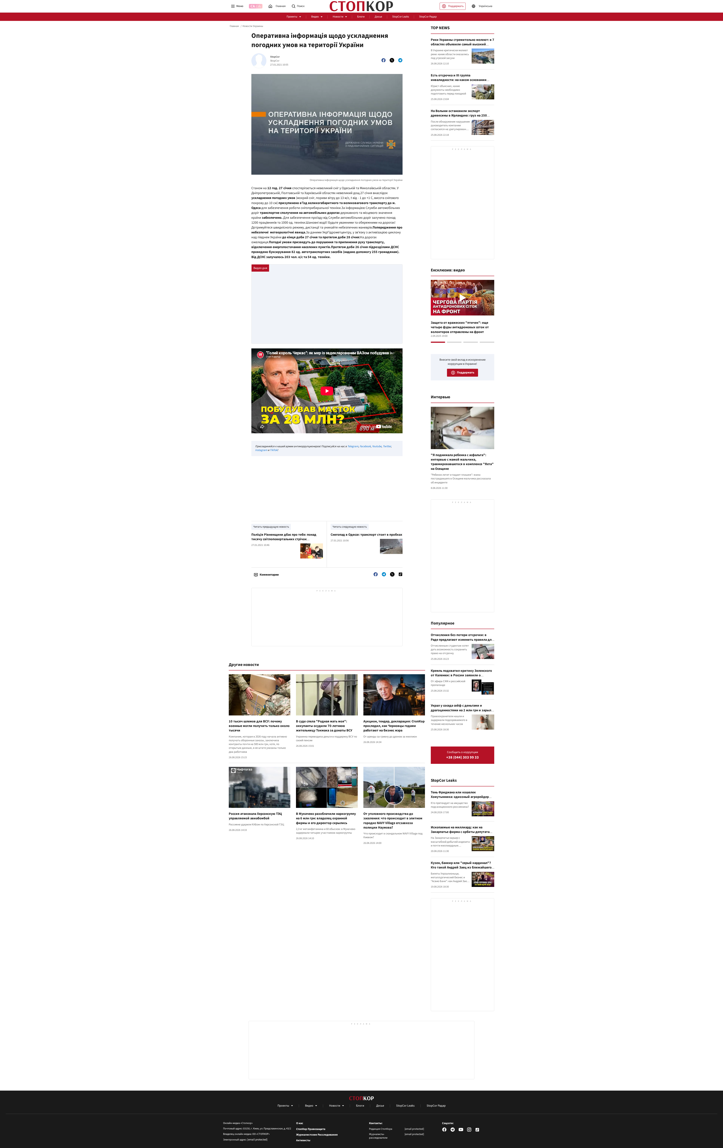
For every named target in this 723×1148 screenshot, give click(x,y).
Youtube (376, 446)
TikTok (273, 450)
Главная (234, 26)
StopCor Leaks (400, 17)
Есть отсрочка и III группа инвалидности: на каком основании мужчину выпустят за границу (459, 80)
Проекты (292, 17)
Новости (338, 17)
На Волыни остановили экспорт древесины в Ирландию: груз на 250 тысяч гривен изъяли (459, 116)
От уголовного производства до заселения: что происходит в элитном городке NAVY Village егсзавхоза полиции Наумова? (392, 820)
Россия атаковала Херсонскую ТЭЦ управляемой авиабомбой (255, 816)
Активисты (303, 1140)
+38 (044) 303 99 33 (462, 757)
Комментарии (269, 575)
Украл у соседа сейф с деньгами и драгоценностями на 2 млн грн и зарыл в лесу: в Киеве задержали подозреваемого (462, 712)
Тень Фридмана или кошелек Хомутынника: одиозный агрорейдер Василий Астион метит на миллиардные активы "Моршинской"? (462, 799)
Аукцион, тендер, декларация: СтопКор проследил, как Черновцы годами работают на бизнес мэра (394, 726)
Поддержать (456, 6)
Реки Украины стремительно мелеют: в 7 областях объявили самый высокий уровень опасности (462, 44)
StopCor (275, 57)
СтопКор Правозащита (310, 1129)
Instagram (261, 450)
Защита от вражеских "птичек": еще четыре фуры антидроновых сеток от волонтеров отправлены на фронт (460, 327)
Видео (315, 17)
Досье (378, 17)
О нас (299, 1123)
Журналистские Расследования (317, 1135)
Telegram (352, 446)
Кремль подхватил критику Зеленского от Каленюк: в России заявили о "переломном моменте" (461, 675)
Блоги (361, 17)
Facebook (365, 446)
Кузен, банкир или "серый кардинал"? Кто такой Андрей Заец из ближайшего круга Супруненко (461, 868)
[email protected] (257, 1140)
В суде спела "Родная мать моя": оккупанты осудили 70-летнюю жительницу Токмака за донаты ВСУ (324, 726)
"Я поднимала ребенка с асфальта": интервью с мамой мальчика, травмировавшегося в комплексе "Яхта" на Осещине (462, 462)
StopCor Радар (428, 17)
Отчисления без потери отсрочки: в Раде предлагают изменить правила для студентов (462, 640)
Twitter (387, 446)
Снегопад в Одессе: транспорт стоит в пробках (366, 534)
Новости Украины (253, 26)
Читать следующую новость (350, 527)
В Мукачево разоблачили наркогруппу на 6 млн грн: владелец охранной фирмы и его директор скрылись (326, 818)
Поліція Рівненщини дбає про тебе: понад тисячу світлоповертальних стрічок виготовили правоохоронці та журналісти (284, 539)
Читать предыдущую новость (271, 527)
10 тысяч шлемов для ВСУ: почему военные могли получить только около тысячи (259, 726)
